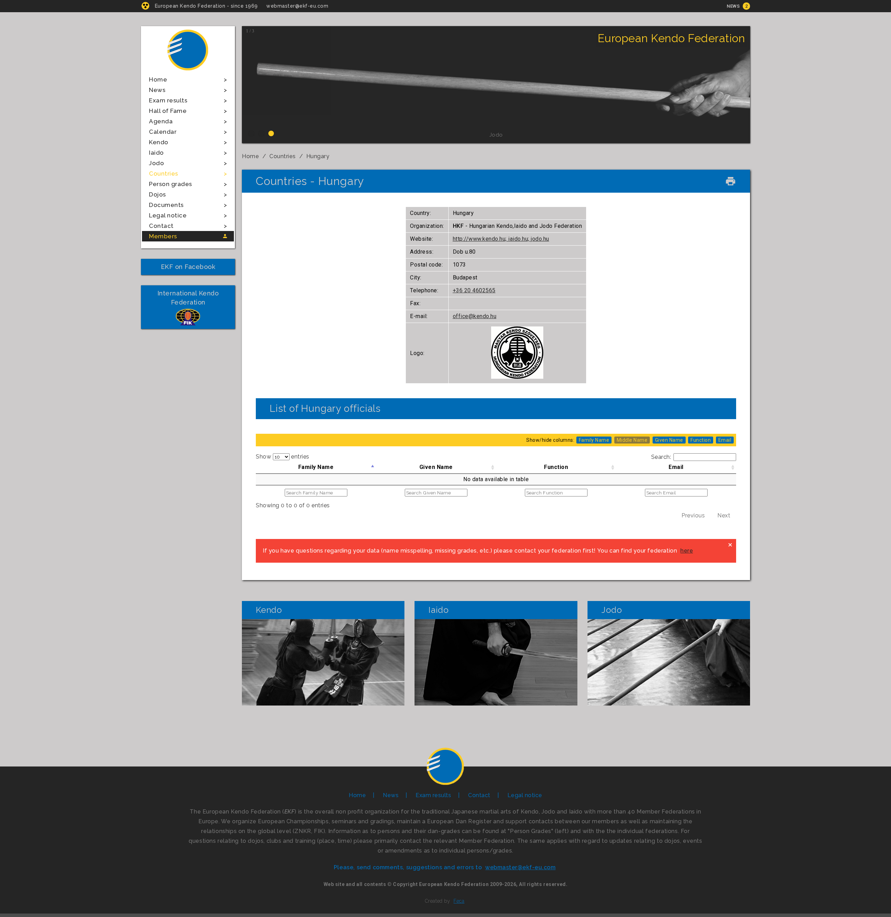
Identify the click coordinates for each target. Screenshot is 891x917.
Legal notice (168, 215)
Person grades (170, 183)
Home (158, 79)
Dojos (157, 194)
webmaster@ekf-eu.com (297, 6)
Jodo (156, 163)
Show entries (282, 456)
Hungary (318, 156)
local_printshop (730, 181)
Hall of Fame (168, 110)
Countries (163, 173)
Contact (161, 225)
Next (723, 515)
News (733, 6)
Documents (166, 204)
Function (556, 467)
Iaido (156, 152)
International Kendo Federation (188, 298)
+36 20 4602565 (474, 290)
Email (676, 467)
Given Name (436, 467)
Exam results (168, 100)
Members (163, 236)
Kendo (158, 142)
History (323, 639)
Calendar (162, 131)
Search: (661, 457)
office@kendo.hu (475, 316)
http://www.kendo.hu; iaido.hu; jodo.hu (501, 239)
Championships (323, 685)
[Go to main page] (188, 71)
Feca (459, 901)
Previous (693, 515)
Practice (323, 662)
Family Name (316, 467)
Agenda (161, 121)
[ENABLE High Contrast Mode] (145, 5)
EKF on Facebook (188, 266)
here (686, 550)
